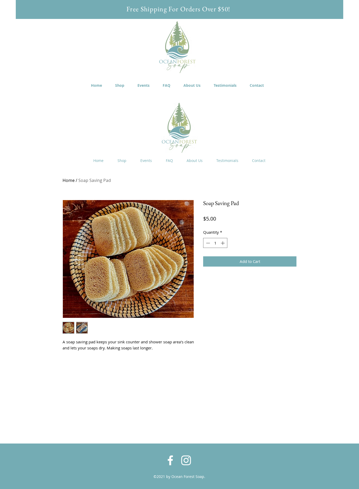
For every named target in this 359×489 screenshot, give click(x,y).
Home (69, 180)
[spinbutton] (215, 243)
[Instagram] (186, 460)
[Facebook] (170, 460)
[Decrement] (207, 243)
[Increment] (223, 243)
